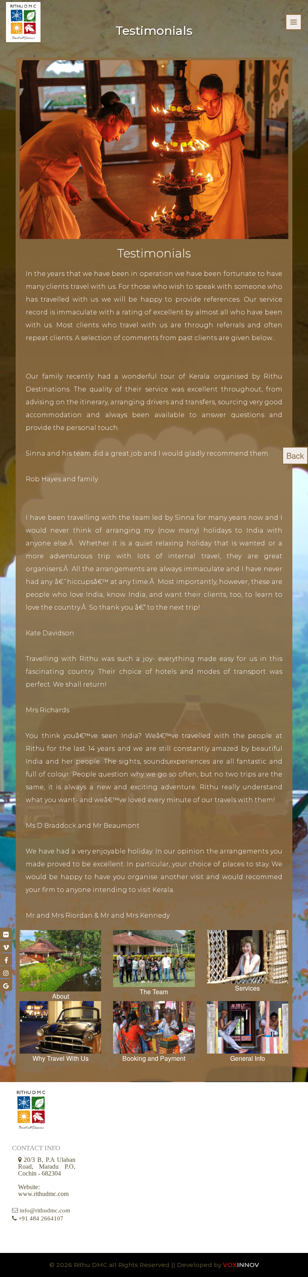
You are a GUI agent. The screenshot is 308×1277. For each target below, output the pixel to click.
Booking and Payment (153, 1058)
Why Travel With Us (60, 1058)
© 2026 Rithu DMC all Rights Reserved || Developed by (136, 1265)
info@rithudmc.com (45, 1210)
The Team (154, 991)
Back (295, 455)
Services (247, 988)
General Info (247, 1058)
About (60, 996)
